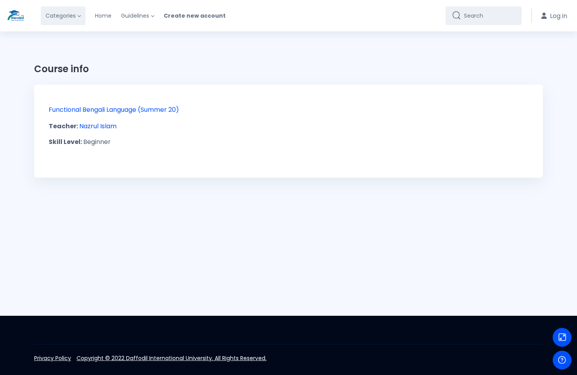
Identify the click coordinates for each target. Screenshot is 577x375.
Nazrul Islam (98, 126)
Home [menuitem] (103, 16)
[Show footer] (562, 360)
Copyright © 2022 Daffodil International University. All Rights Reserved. (172, 358)
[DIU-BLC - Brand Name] (15, 15)
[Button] (562, 337)
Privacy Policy (52, 358)
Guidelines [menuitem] (135, 16)
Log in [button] (558, 15)
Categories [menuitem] (61, 16)
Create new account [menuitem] (195, 16)
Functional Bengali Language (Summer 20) (114, 109)
